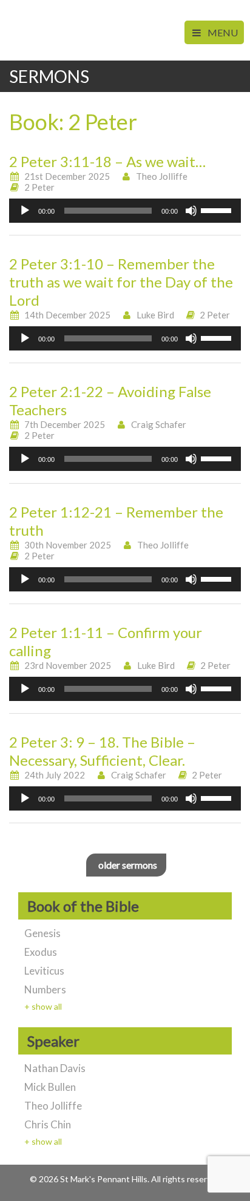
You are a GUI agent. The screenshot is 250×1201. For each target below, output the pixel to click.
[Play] (25, 211)
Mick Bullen (50, 1087)
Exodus (40, 952)
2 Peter (39, 187)
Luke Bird (155, 314)
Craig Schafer (158, 424)
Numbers (45, 989)
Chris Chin (47, 1124)
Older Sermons (127, 864)
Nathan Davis (55, 1068)
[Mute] (191, 211)
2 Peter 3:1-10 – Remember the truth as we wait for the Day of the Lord (121, 282)
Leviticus (44, 970)
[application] (125, 211)
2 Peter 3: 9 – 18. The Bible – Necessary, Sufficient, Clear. (102, 751)
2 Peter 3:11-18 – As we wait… (107, 161)
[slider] (218, 209)
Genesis (42, 933)
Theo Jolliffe (161, 176)
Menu (222, 32)
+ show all (43, 1006)
